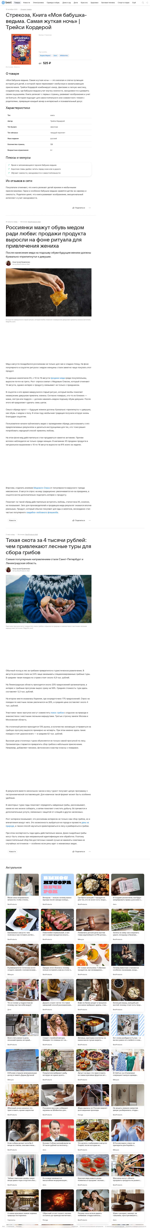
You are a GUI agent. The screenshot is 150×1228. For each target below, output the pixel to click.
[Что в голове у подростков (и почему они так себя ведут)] (22, 995)
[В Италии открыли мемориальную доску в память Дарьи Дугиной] (22, 1065)
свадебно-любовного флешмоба (42, 512)
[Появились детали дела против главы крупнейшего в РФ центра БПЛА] (92, 925)
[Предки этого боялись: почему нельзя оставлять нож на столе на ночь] (57, 960)
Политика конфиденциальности (136, 1226)
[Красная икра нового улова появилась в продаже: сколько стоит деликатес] (92, 1170)
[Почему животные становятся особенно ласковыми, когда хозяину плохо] (127, 960)
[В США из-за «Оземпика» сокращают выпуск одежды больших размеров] (127, 1065)
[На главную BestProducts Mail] (8, 2)
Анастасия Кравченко (21, 262)
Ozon (55, 55)
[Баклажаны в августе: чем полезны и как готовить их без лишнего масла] (22, 925)
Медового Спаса (42, 488)
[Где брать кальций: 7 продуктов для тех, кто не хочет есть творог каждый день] (92, 890)
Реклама (19, 1226)
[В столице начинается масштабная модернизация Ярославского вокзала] (57, 1170)
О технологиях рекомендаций (114, 1226)
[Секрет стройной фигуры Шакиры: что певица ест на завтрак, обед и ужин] (57, 1030)
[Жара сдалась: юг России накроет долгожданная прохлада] (92, 1100)
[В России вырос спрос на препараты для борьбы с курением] (127, 1135)
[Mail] (3, 2)
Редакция (75, 1226)
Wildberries (64, 55)
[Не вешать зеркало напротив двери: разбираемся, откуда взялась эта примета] (127, 1100)
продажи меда (58, 378)
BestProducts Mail (35, 222)
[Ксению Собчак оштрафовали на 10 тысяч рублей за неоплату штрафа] (57, 1135)
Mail (3, 1226)
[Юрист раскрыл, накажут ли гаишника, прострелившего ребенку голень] (127, 1205)
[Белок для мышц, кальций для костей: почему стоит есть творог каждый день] (127, 995)
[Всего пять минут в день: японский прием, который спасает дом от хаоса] (22, 1030)
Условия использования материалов (91, 1226)
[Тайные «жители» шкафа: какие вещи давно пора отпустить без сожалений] (22, 1170)
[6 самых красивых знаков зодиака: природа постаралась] (22, 1205)
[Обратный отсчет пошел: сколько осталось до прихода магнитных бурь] (57, 1205)
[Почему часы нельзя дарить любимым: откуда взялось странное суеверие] (92, 1205)
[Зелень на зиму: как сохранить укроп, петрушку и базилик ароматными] (127, 925)
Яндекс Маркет (45, 55)
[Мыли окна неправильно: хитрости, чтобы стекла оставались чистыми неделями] (22, 890)
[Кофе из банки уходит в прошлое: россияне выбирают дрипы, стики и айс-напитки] (92, 995)
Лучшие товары (26, 9)
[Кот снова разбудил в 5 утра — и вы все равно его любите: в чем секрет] (127, 1030)
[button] (48, 292)
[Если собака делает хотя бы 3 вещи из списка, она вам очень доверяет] (22, 1135)
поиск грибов (57, 713)
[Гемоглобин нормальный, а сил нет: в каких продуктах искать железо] (57, 925)
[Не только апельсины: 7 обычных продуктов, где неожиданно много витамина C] (92, 960)
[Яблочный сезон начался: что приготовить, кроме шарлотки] (22, 1100)
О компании (10, 1226)
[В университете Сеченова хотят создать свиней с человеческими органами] (22, 960)
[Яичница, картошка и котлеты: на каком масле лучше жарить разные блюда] (92, 1030)
